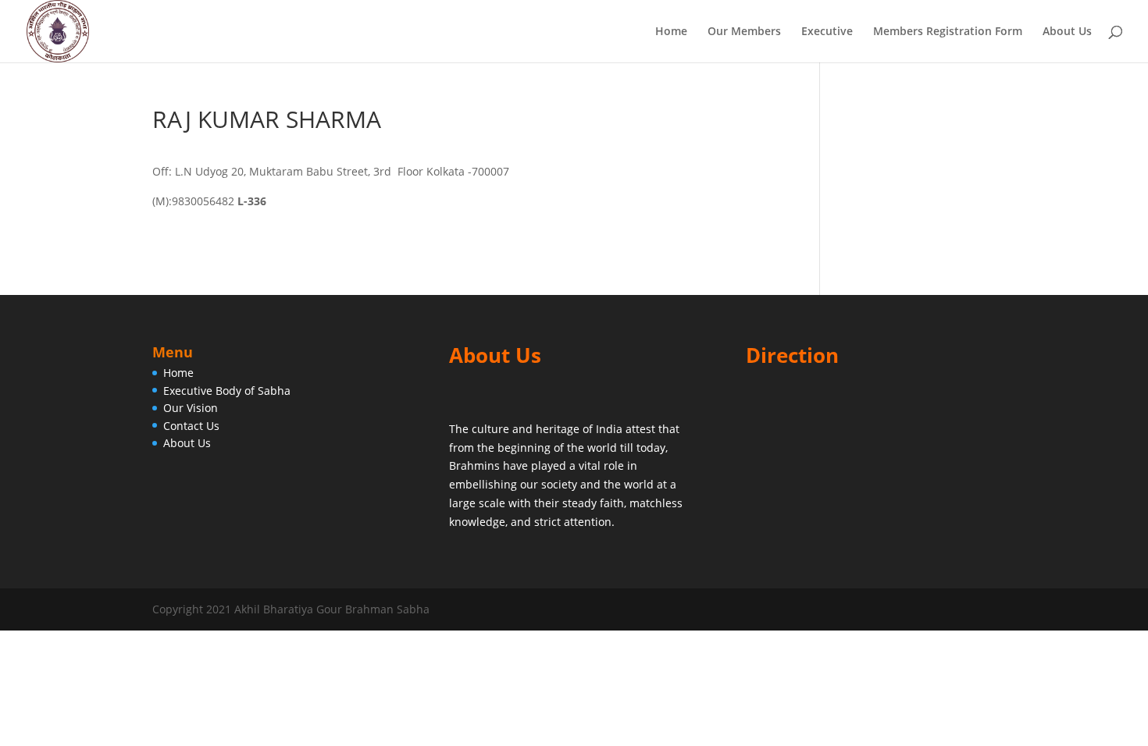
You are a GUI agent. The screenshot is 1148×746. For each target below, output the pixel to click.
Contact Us (191, 425)
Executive (827, 32)
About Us (1067, 32)
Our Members (744, 32)
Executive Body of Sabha (227, 390)
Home (671, 32)
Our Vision (190, 407)
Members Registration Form (947, 32)
